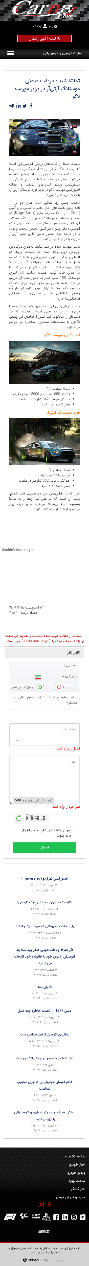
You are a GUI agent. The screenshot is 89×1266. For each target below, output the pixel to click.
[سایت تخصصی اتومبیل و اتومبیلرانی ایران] (44, 9)
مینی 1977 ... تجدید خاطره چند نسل (44, 1010)
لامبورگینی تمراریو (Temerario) (44, 878)
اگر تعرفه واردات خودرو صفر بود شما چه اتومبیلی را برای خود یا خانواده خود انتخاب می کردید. (44, 956)
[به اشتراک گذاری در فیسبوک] (31, 106)
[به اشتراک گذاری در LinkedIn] (18, 106)
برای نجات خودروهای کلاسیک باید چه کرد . (45, 926)
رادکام (44, 1260)
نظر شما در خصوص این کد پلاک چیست (44, 1058)
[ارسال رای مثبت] (45, 686)
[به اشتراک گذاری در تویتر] (24, 106)
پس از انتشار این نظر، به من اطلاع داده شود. (46, 833)
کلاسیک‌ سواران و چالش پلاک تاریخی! (44, 902)
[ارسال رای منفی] (64, 686)
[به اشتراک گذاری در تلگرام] (12, 106)
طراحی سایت (58, 1260)
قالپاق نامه (44, 987)
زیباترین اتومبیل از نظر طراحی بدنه (44, 1034)
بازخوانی (19, 817)
